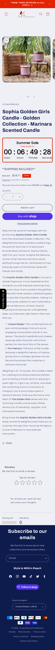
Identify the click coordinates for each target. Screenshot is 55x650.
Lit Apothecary (25, 628)
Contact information (29, 641)
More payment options (27, 224)
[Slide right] (34, 97)
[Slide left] (21, 97)
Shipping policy (37, 636)
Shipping (6, 180)
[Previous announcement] (5, 4)
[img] (9, 522)
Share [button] (9, 443)
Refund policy (24, 632)
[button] (6, 14)
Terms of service (20, 636)
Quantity (6, 191)
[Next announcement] (49, 4)
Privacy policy (40, 632)
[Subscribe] (45, 558)
